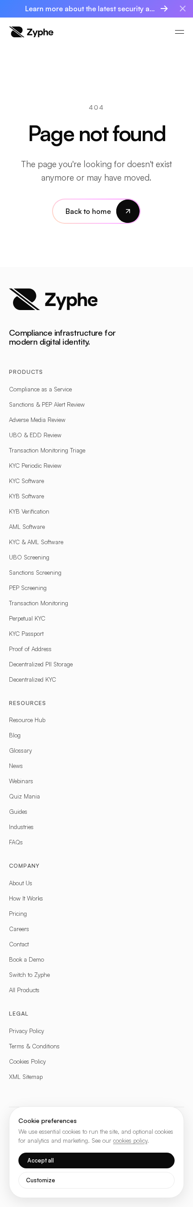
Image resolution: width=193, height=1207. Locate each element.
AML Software (27, 526)
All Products (24, 990)
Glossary (20, 750)
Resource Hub (27, 719)
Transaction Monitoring (38, 603)
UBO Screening (29, 557)
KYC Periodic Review (35, 465)
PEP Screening (28, 587)
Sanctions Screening (35, 572)
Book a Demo (26, 959)
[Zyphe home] (31, 32)
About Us (20, 883)
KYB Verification (29, 511)
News (16, 765)
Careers (19, 928)
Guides (18, 811)
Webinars (21, 781)
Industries (21, 826)
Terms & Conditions (34, 1046)
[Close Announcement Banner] (182, 8)
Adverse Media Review (37, 419)
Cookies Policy (27, 1061)
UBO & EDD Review (35, 435)
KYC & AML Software (36, 542)
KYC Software (26, 480)
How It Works (26, 898)
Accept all (40, 1160)
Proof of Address (30, 648)
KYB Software (26, 496)
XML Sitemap (26, 1076)
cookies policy (130, 1140)
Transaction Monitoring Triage (47, 450)
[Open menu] (179, 32)
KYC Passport (26, 633)
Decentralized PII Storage (41, 664)
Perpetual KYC (27, 618)
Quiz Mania (24, 796)
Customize (40, 1180)
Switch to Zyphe (29, 974)
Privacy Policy (26, 1030)
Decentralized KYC (32, 679)
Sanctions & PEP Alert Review (47, 404)
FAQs (16, 842)
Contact (19, 944)
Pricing (18, 913)
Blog (15, 735)
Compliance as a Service (40, 389)
